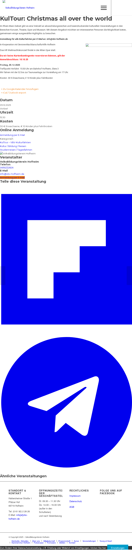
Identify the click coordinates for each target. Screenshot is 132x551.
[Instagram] (121, 7)
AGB (71, 506)
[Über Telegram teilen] (66, 468)
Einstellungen (117, 547)
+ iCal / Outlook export (13, 92)
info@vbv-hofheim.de (12, 174)
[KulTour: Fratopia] (2, 275)
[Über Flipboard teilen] (66, 332)
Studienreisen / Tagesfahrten (16, 149)
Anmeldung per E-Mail (12, 135)
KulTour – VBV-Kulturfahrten (15, 142)
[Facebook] (116, 7)
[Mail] (126, 7)
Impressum (75, 495)
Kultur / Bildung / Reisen (13, 146)
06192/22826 (6, 167)
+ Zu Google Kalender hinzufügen (19, 89)
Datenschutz (75, 501)
